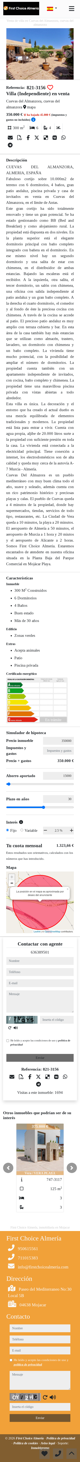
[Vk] (55, 137)
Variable (31, 830)
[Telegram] (10, 145)
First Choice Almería (30, 1438)
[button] (8, 1168)
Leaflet (37, 931)
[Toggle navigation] (71, 9)
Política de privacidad (60, 1438)
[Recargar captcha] (10, 1028)
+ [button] (11, 877)
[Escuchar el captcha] (15, 1028)
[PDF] (20, 137)
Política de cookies (26, 1443)
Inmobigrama (40, 1448)
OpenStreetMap (52, 931)
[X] (37, 137)
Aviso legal (48, 1443)
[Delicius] (46, 137)
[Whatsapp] (63, 137)
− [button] (11, 883)
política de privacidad (28, 1364)
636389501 (40, 952)
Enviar (40, 1057)
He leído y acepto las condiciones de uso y (40, 1042)
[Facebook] (29, 137)
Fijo (13, 830)
